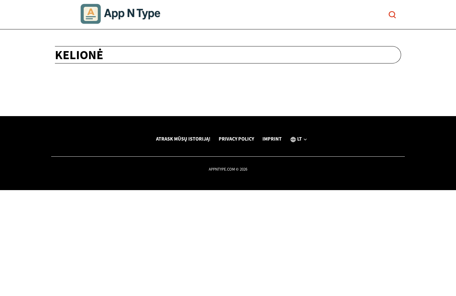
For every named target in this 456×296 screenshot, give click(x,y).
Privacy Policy (236, 139)
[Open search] (392, 15)
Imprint (272, 139)
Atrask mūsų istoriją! (183, 139)
